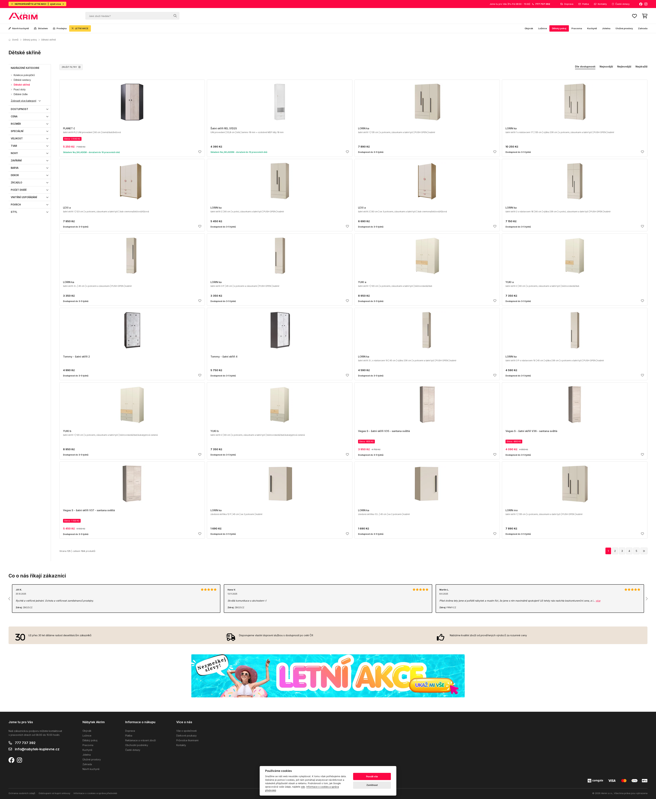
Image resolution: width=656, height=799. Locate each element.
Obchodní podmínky (136, 745)
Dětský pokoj (559, 28)
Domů (15, 39)
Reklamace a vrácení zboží (140, 740)
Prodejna (62, 28)
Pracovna (576, 28)
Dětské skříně (48, 39)
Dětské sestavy (22, 79)
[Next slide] (646, 598)
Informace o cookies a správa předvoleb (95, 793)
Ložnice (542, 28)
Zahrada (642, 28)
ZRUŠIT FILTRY (69, 67)
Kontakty (602, 4)
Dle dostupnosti (585, 66)
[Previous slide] (9, 598)
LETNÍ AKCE (81, 28)
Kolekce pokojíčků (24, 75)
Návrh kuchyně (20, 28)
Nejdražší (641, 66)
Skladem (43, 28)
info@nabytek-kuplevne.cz (37, 749)
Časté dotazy (622, 4)
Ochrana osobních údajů (22, 793)
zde (303, 786)
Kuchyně (592, 28)
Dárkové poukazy (186, 735)
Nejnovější (606, 66)
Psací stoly (20, 89)
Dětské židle (21, 94)
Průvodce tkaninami (187, 740)
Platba (585, 4)
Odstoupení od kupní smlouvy (54, 793)
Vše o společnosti (186, 730)
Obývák (529, 28)
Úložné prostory (624, 28)
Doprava (568, 4)
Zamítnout (372, 785)
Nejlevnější (624, 66)
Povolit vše (372, 776)
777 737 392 (25, 743)
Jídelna (606, 28)
